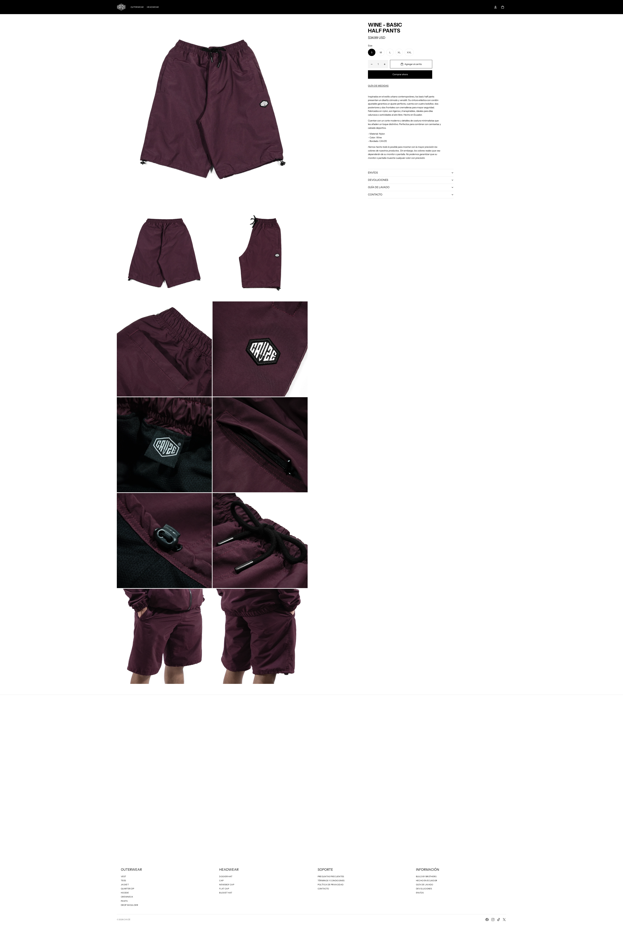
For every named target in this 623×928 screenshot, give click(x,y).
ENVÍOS (373, 172)
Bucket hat (225, 892)
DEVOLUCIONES (378, 179)
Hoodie (125, 892)
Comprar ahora (400, 74)
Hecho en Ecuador (426, 880)
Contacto (323, 888)
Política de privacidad (331, 884)
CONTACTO (375, 194)
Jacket (125, 884)
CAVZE (127, 919)
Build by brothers (426, 876)
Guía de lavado (424, 884)
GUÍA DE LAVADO (379, 187)
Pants (124, 901)
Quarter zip (127, 888)
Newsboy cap (226, 884)
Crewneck (127, 897)
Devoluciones (424, 888)
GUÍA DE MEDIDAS (378, 85)
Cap (221, 880)
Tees (123, 880)
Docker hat (225, 876)
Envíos (420, 892)
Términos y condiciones (331, 880)
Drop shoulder (129, 905)
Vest (123, 876)
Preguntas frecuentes (331, 876)
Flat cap (224, 888)
